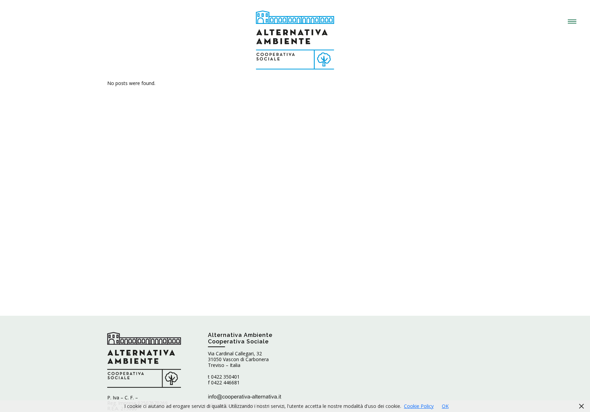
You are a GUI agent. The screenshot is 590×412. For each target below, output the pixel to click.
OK (445, 406)
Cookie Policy (419, 406)
